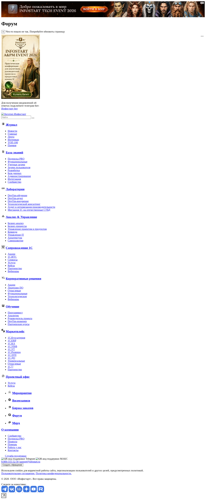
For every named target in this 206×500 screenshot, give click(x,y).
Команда (12, 232)
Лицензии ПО (15, 287)
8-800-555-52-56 (10, 461)
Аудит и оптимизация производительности (31, 207)
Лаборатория (15, 189)
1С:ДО (11, 358)
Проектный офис (18, 376)
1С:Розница (14, 352)
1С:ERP (12, 340)
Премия (12, 145)
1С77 (10, 366)
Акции (11, 254)
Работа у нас (14, 447)
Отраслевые (14, 290)
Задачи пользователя (19, 167)
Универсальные (16, 360)
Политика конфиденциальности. (54, 473)
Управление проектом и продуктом (27, 229)
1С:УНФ (12, 346)
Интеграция (14, 179)
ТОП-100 (13, 142)
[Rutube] (40, 491)
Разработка (14, 170)
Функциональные (17, 161)
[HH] (19, 491)
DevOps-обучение (17, 195)
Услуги (11, 262)
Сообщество (14, 182)
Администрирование (19, 176)
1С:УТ (11, 349)
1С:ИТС (12, 256)
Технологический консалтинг (24, 204)
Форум (17, 415)
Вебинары (13, 271)
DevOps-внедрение (18, 201)
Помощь (12, 444)
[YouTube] (33, 491)
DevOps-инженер (17, 321)
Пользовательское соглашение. (18, 473)
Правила (12, 441)
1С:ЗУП (12, 355)
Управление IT (16, 234)
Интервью (13, 139)
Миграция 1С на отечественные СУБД (29, 210)
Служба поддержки (15, 456)
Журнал (11, 124)
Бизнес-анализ (15, 223)
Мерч (16, 423)
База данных (14, 173)
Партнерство (15, 268)
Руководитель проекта (20, 318)
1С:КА (11, 343)
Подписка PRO (16, 158)
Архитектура (15, 237)
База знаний (14, 152)
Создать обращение (12, 465)
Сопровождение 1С (19, 248)
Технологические (17, 296)
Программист (15, 312)
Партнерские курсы (18, 324)
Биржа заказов (22, 408)
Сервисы (13, 259)
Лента (11, 136)
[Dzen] (26, 491)
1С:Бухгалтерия (16, 337)
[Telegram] (5, 491)
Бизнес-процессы (17, 226)
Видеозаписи (21, 400)
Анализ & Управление (21, 217)
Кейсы (11, 265)
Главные (12, 133)
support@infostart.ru (29, 461)
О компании (10, 429)
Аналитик (13, 315)
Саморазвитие (15, 240)
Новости (12, 131)
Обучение (12, 306)
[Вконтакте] (12, 491)
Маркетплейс (15, 331)
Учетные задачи (16, 164)
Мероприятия (22, 393)
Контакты (13, 450)
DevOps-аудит (15, 198)
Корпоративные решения (23, 278)
